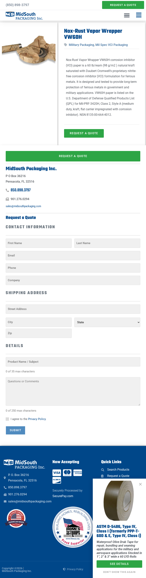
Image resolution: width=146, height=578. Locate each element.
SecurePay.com (62, 496)
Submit (15, 430)
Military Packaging (81, 45)
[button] (126, 15)
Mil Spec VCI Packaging (111, 45)
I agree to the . (28, 419)
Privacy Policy (37, 419)
